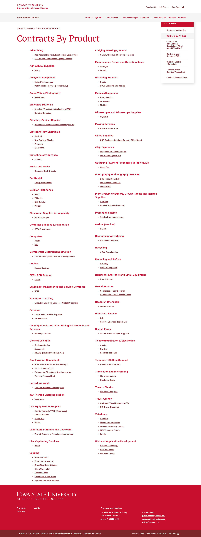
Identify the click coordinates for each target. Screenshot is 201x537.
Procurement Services (28, 18)
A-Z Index (21, 508)
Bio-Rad (38, 136)
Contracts (30, 28)
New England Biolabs (44, 140)
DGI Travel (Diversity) (109, 407)
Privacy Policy (25, 533)
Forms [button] (181, 18)
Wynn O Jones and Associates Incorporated (54, 434)
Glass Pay (104, 167)
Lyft (101, 318)
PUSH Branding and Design (112, 86)
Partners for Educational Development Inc (53, 372)
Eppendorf (39, 349)
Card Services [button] (112, 18)
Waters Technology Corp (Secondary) (51, 86)
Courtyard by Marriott (44, 461)
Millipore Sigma (107, 306)
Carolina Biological (43, 113)
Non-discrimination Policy (43, 533)
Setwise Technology (109, 446)
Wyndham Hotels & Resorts (47, 480)
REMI (37, 291)
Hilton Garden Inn (42, 469)
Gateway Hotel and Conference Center (117, 55)
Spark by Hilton (41, 473)
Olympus (104, 117)
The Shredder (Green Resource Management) (55, 256)
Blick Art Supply (42, 218)
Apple (37, 241)
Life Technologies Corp (110, 156)
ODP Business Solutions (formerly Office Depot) (121, 140)
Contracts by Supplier (176, 30)
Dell (36, 245)
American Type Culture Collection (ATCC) (53, 109)
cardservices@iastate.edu (153, 519)
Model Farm (105, 187)
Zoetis (103, 434)
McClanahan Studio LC (110, 183)
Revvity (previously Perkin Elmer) (49, 353)
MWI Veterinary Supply (110, 430)
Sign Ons (175, 7)
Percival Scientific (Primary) (112, 206)
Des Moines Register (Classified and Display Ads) (56, 55)
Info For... (163, 7)
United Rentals (106, 279)
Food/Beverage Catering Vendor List (175, 71)
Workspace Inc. (41, 318)
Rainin (37, 422)
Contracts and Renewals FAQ (172, 55)
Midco (37, 70)
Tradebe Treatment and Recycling (49, 388)
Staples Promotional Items (111, 217)
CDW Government (42, 229)
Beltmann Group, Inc (109, 128)
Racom (103, 229)
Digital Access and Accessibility (68, 533)
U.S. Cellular (40, 202)
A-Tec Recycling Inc (109, 252)
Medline (103, 105)
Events (37, 508)
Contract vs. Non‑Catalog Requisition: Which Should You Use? (174, 45)
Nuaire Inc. (39, 419)
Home (20, 28)
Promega (39, 144)
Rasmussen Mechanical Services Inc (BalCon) (55, 125)
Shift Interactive (107, 450)
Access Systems (42, 268)
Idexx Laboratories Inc (110, 423)
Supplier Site (151, 7)
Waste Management (108, 268)
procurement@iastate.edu (153, 516)
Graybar (103, 349)
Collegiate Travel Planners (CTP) (114, 403)
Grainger (104, 67)
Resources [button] (159, 18)
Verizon (38, 206)
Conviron (104, 202)
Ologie (103, 82)
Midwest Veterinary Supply (112, 426)
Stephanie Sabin (107, 380)
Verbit (37, 446)
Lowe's (103, 70)
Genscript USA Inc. (43, 334)
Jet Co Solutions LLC (44, 368)
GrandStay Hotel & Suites (46, 465)
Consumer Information (92, 533)
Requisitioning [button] (129, 18)
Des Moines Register (109, 240)
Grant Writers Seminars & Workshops (51, 364)
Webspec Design (107, 453)
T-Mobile (38, 198)
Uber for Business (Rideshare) (113, 322)
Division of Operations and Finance (32, 8)
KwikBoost (39, 399)
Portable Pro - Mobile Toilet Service (115, 295)
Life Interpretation (108, 376)
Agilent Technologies (44, 82)
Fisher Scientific (42, 415)
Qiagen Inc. (39, 148)
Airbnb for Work (42, 457)
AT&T (37, 194)
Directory (21, 511)
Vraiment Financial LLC (45, 376)
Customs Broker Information (173, 63)
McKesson (105, 101)
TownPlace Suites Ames (45, 477)
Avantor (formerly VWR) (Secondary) (51, 411)
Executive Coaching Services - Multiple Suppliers (56, 303)
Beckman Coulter (42, 345)
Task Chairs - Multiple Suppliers (48, 315)
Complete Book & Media (45, 171)
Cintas (37, 280)
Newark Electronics (108, 353)
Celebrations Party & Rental (112, 291)
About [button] (87, 18)
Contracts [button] (145, 18)
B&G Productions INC (109, 179)
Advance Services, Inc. (110, 364)
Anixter (103, 345)
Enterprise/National (43, 183)
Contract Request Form (176, 78)
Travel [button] (171, 18)
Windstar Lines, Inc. (108, 392)
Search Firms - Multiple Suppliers (114, 334)
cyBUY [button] (98, 18)
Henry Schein (106, 98)
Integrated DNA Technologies (113, 152)
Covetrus (104, 419)
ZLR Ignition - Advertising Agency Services (53, 59)
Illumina (38, 159)
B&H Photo (40, 98)
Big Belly (104, 264)
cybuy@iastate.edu (150, 522)
